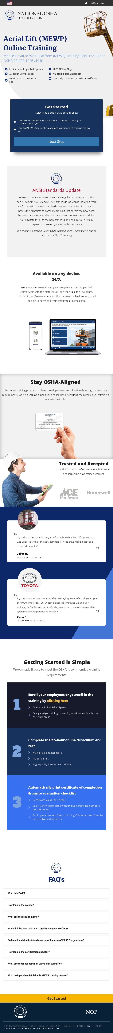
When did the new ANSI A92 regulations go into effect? (38, 928)
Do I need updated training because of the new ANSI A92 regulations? (46, 940)
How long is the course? (21, 905)
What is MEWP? (16, 893)
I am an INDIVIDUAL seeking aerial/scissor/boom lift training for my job (54, 129)
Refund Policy (24, 1028)
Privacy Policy (83, 1026)
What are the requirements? (23, 917)
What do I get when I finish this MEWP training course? (38, 975)
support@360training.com (46, 1028)
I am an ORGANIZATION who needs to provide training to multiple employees (49, 122)
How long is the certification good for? (29, 952)
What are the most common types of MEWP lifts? (35, 964)
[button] (95, 15)
